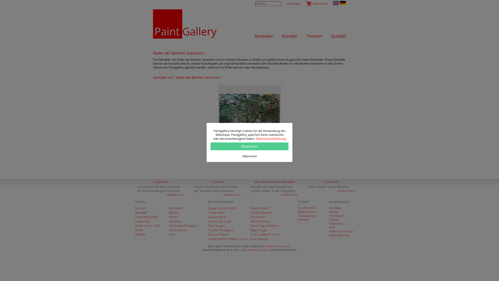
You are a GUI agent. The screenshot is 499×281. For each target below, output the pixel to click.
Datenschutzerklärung (270, 138)
